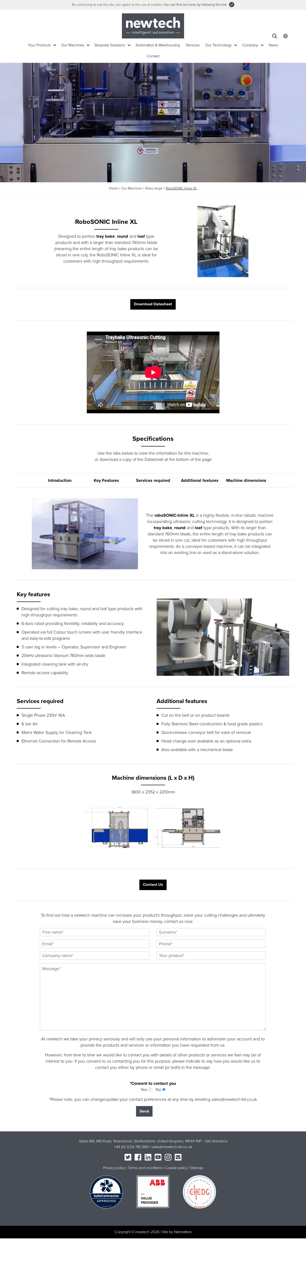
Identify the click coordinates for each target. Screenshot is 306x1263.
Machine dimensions (246, 480)
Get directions (216, 1141)
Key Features (106, 480)
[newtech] (153, 25)
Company (250, 45)
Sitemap (196, 1168)
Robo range (153, 188)
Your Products (39, 45)
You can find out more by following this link (195, 5)
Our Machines (72, 45)
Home (113, 188)
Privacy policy (114, 1168)
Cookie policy (176, 1168)
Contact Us (153, 884)
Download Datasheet (153, 304)
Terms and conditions (145, 1168)
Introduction (59, 480)
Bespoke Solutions (110, 45)
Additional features (200, 480)
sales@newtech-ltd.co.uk (172, 1147)
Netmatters (183, 1232)
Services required (153, 480)
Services (193, 45)
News (273, 45)
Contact (153, 56)
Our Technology (218, 45)
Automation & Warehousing (158, 45)
